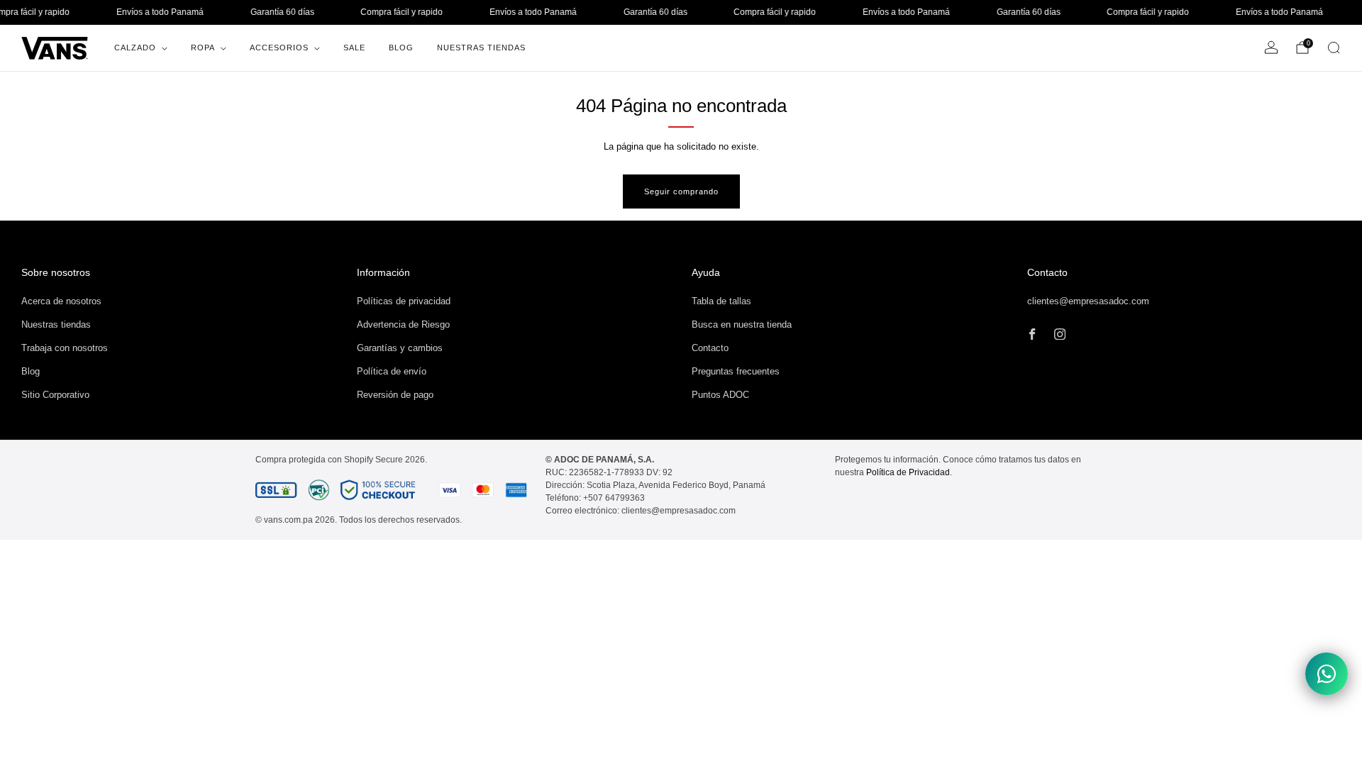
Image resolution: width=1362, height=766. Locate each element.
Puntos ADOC (720, 394)
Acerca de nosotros (61, 301)
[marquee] (681, 12)
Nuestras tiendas (56, 324)
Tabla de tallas (721, 301)
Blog (401, 47)
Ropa (203, 47)
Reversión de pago (395, 394)
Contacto (710, 348)
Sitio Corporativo (55, 394)
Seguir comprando (681, 191)
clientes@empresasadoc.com (1088, 301)
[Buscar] (1334, 47)
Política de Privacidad (908, 472)
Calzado (135, 47)
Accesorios (279, 47)
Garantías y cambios (400, 348)
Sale (354, 47)
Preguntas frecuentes (736, 371)
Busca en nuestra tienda (742, 324)
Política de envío (391, 371)
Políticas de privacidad (403, 301)
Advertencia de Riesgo (403, 324)
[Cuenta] (1271, 47)
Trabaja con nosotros (64, 348)
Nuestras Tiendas (481, 47)
